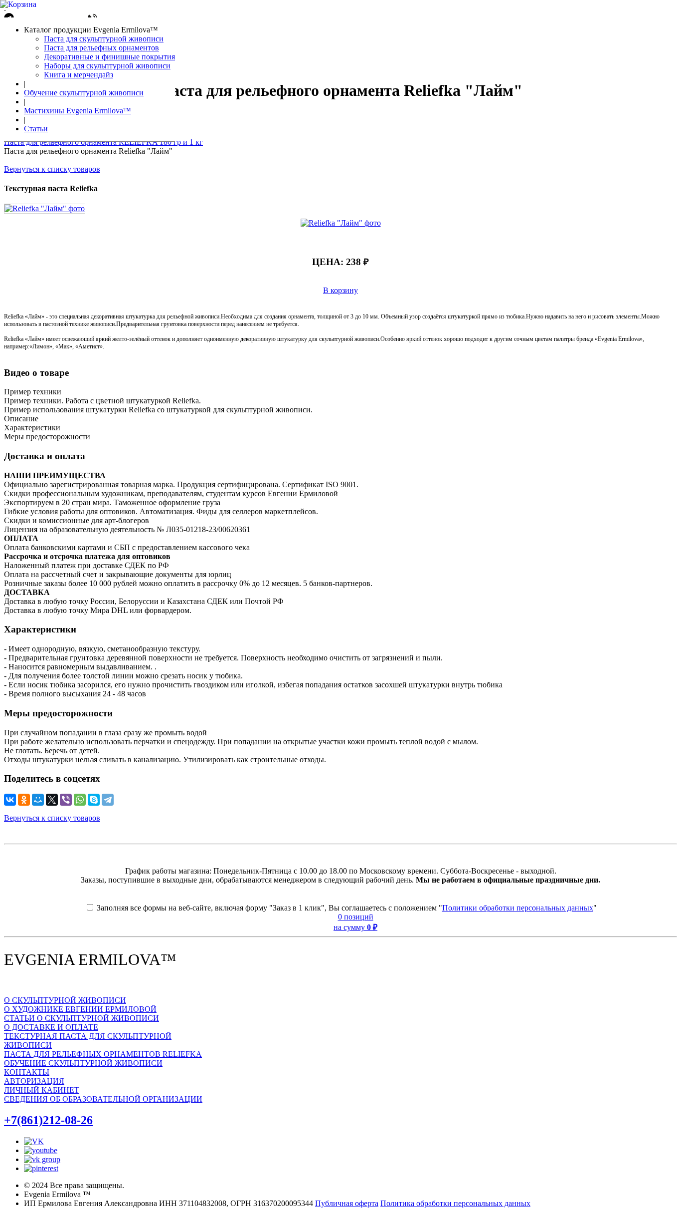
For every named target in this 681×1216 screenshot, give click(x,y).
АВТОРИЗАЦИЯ (34, 1081)
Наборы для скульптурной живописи (107, 65)
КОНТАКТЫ (26, 1072)
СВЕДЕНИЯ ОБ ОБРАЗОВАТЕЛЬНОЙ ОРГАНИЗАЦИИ (103, 1099)
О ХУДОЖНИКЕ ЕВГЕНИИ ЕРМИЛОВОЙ (80, 1009)
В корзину (340, 290)
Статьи (36, 128)
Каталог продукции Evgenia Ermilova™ (91, 29)
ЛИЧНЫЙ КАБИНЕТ (41, 1090)
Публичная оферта (346, 1203)
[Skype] (94, 800)
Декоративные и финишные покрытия (109, 56)
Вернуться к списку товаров (52, 169)
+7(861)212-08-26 (48, 1120)
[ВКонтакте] (10, 800)
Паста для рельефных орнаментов (101, 47)
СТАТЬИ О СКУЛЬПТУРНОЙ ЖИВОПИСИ (81, 1018)
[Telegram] (108, 800)
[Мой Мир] (38, 800)
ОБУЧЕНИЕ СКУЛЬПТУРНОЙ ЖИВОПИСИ (83, 1063)
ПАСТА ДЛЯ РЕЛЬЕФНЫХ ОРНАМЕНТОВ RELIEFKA (103, 1054)
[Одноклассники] (24, 800)
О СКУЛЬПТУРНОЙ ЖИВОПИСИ (65, 1000)
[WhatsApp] (80, 800)
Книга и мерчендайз (78, 74)
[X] (52, 800)
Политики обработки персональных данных (517, 908)
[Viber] (66, 800)
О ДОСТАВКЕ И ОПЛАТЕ (51, 1027)
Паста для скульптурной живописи (104, 38)
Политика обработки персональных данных (455, 1203)
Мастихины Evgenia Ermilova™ (77, 110)
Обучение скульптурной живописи (84, 92)
